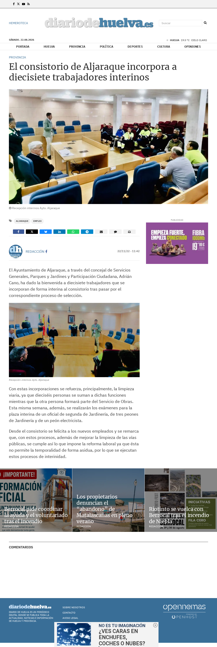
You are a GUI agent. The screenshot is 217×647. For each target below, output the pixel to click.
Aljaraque (22, 221)
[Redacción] (15, 251)
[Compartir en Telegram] (87, 231)
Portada (22, 46)
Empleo (37, 221)
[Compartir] (18, 231)
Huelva (49, 46)
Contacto (69, 612)
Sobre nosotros (74, 607)
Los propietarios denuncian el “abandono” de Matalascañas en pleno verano (104, 509)
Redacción (35, 251)
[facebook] (46, 251)
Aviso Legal (70, 617)
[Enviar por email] (101, 231)
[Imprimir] (129, 231)
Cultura (163, 46)
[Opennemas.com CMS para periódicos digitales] (184, 611)
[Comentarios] (115, 231)
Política (106, 46)
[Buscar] (205, 23)
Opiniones (192, 46)
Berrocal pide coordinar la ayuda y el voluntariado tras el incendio (36, 515)
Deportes (135, 46)
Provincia (77, 46)
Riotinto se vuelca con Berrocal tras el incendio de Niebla (179, 515)
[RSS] (28, 4)
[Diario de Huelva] (99, 23)
